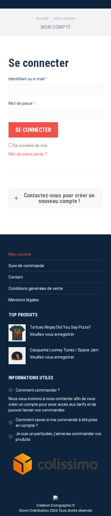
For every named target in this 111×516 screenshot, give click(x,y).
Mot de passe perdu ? (28, 154)
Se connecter (33, 129)
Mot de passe (32, 103)
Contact (16, 277)
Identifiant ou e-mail (38, 78)
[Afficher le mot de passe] (95, 114)
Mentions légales (24, 300)
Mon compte (20, 254)
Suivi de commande (26, 265)
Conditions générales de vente (36, 288)
